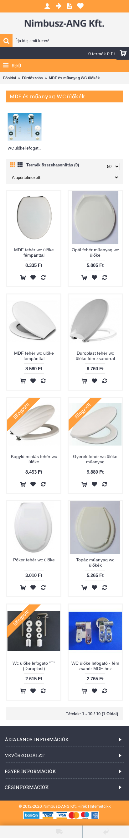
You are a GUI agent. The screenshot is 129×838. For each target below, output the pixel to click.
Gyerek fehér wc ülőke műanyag (95, 459)
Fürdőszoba (32, 78)
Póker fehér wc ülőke (34, 559)
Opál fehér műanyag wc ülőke (95, 252)
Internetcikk (100, 806)
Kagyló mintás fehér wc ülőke (34, 459)
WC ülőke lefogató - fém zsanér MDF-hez (95, 666)
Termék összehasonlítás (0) (52, 165)
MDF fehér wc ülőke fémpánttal (34, 252)
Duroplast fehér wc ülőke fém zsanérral (95, 356)
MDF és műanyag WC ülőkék (74, 78)
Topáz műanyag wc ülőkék (95, 562)
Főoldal (9, 78)
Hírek (82, 806)
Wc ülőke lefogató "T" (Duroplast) (34, 666)
